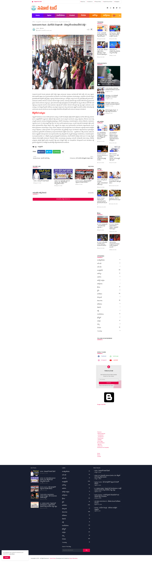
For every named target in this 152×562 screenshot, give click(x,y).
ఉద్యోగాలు (106, 15)
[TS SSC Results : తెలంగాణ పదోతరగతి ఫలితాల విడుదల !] (100, 90)
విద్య (108, 324)
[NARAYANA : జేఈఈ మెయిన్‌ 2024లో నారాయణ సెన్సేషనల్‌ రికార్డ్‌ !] (100, 105)
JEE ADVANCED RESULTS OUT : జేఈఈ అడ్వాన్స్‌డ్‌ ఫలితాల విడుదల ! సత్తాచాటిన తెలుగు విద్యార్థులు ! (114, 136)
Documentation (101, 443)
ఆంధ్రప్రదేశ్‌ (38, 22)
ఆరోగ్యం (95, 15)
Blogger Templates (101, 558)
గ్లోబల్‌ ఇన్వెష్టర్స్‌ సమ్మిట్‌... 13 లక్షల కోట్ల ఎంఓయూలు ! (111, 111)
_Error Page (100, 441)
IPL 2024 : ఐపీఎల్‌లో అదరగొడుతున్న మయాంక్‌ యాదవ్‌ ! (102, 244)
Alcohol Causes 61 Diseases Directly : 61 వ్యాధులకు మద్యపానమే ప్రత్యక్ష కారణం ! (102, 157)
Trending (108, 331)
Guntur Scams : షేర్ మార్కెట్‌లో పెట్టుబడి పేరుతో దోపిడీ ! (83, 181)
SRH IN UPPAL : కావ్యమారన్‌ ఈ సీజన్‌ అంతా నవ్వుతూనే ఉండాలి (114, 245)
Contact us (89, 2)
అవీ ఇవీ (108, 264)
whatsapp (115, 356)
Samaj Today (53, 558)
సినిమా (83, 15)
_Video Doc (99, 446)
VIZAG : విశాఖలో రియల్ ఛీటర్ (41, 181)
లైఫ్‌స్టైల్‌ (108, 318)
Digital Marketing (49, 16)
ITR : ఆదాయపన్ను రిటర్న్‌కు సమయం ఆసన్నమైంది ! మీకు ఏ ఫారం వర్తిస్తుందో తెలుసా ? (102, 136)
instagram (116, 2)
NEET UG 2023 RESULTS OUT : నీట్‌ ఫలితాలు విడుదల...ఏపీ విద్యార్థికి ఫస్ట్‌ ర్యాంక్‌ (114, 157)
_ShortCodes (100, 438)
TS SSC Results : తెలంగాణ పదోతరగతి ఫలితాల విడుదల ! (112, 89)
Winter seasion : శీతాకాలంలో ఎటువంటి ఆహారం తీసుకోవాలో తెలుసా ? (102, 201)
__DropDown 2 (100, 437)
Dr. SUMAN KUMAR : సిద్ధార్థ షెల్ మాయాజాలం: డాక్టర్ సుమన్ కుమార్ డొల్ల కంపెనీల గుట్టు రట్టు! (48, 505)
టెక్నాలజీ (108, 297)
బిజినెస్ (108, 307)
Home (38, 15)
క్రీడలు (108, 287)
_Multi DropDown (101, 434)
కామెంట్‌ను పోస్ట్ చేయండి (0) (63, 199)
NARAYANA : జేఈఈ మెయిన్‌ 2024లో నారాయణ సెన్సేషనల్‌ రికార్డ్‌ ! (112, 104)
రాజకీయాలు (61, 15)
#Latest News (72, 16)
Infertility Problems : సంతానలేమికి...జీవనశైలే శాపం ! (115, 181)
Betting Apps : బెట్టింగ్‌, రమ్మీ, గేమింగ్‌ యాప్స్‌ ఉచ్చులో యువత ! (114, 34)
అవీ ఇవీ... (108, 267)
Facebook (42, 152)
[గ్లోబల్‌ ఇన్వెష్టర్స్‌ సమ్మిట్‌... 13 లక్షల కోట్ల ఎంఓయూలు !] (100, 112)
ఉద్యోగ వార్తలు (108, 281)
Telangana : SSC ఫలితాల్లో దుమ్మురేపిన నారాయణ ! (111, 96)
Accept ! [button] (6, 557)
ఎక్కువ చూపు (91, 166)
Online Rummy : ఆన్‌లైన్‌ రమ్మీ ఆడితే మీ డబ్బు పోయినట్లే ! (114, 51)
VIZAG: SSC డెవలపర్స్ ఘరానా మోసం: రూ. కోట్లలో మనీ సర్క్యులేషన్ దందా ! (62, 182)
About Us (83, 2)
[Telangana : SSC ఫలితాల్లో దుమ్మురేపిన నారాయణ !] (100, 97)
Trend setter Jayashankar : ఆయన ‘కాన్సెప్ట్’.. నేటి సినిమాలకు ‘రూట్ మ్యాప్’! (48, 496)
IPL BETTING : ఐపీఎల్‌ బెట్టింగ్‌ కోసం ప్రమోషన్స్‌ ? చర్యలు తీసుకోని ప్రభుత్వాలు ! (102, 52)
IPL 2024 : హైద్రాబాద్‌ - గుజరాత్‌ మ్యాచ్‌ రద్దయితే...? (102, 226)
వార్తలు (108, 321)
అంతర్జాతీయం (108, 260)
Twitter (49, 152)
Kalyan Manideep (73, 558)
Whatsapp (57, 152)
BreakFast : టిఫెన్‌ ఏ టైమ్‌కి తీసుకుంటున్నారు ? (114, 200)
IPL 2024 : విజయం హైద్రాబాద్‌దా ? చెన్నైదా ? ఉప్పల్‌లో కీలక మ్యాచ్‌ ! (114, 227)
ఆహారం (108, 277)
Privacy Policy (98, 2)
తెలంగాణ (108, 301)
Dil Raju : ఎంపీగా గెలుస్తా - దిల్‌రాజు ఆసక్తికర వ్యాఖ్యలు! (105, 508)
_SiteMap (99, 440)
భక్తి (108, 311)
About (98, 455)
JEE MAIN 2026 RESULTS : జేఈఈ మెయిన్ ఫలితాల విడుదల (107, 502)
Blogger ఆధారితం (101, 404)
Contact (99, 456)
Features (99, 432)
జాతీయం (108, 294)
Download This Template (103, 447)
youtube (116, 360)
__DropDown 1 (100, 435)
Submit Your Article (107, 2)
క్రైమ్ (108, 291)
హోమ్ (33, 22)
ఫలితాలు (108, 304)
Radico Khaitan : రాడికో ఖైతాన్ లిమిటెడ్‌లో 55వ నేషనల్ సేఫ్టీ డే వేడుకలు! (106, 495)
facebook (103, 356)
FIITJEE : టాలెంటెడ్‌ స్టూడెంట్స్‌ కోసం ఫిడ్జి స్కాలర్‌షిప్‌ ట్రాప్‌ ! (102, 34)
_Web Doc (99, 444)
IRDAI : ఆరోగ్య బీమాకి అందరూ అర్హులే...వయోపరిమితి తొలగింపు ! (102, 182)
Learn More (12, 554)
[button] (119, 15)
